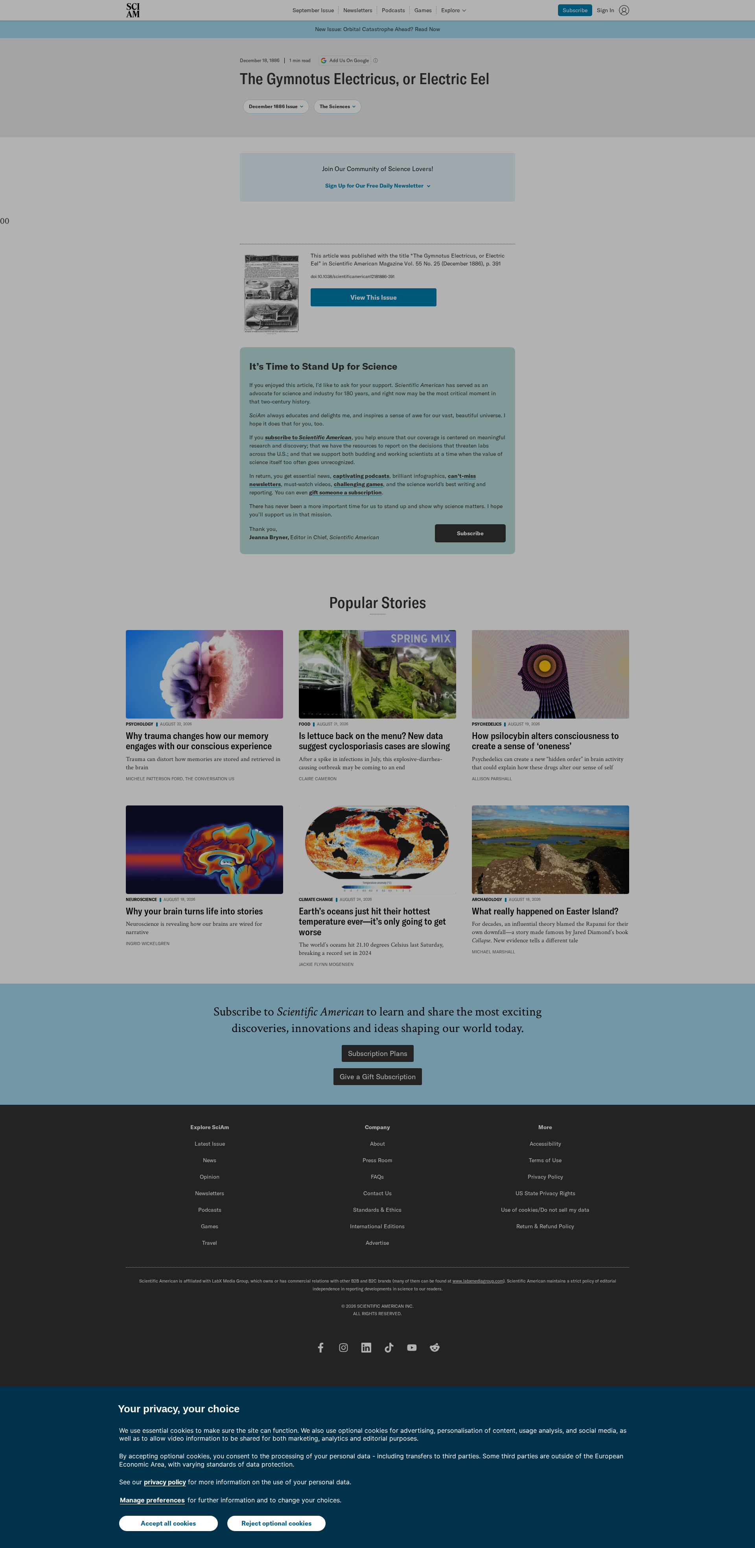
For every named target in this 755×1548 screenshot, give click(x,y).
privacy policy (165, 1482)
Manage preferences (152, 1500)
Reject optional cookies (276, 1523)
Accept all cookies (168, 1523)
